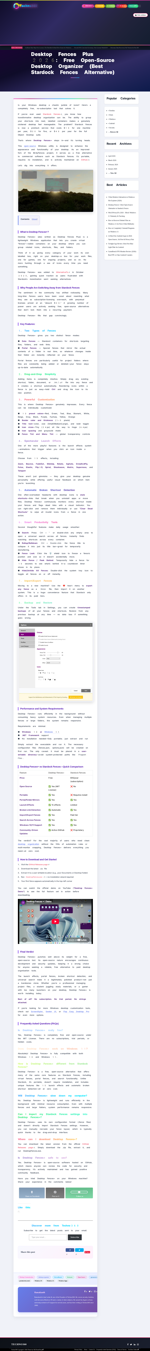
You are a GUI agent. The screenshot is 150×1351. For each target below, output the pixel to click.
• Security (111, 128)
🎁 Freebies (88, 6)
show (35, 219)
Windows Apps (63, 1281)
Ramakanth (39, 1292)
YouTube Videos (132, 1349)
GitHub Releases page (38, 864)
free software (58, 1277)
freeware (70, 1277)
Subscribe (74, 1237)
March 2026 (112, 160)
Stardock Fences (51, 114)
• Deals (110, 115)
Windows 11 (52, 732)
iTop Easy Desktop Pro (76, 1011)
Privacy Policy (78, 1349)
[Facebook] (127, 1344)
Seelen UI (51, 1011)
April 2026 (111, 156)
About (85, 1349)
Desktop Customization (26, 1277)
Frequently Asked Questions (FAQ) (106, 1349)
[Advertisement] (75, 27)
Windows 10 (38, 1281)
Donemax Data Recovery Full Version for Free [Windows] (97, 47)
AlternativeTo (62, 272)
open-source (30, 146)
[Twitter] (131, 1344)
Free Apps (133, 6)
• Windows (112, 119)
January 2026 (112, 169)
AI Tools (110, 6)
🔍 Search (121, 6)
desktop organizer (44, 1277)
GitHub (84, 160)
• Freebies (111, 111)
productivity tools (24, 1281)
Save (88, 1252)
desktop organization (28, 844)
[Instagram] (138, 1344)
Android (99, 6)
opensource (94, 1277)
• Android (111, 123)
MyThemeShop (38, 1349)
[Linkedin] (134, 1344)
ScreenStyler (37, 1011)
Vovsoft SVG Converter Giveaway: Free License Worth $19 (61, 47)
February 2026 (113, 164)
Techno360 (19, 1344)
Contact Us (92, 1349)
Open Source (81, 1277)
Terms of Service (122, 1349)
